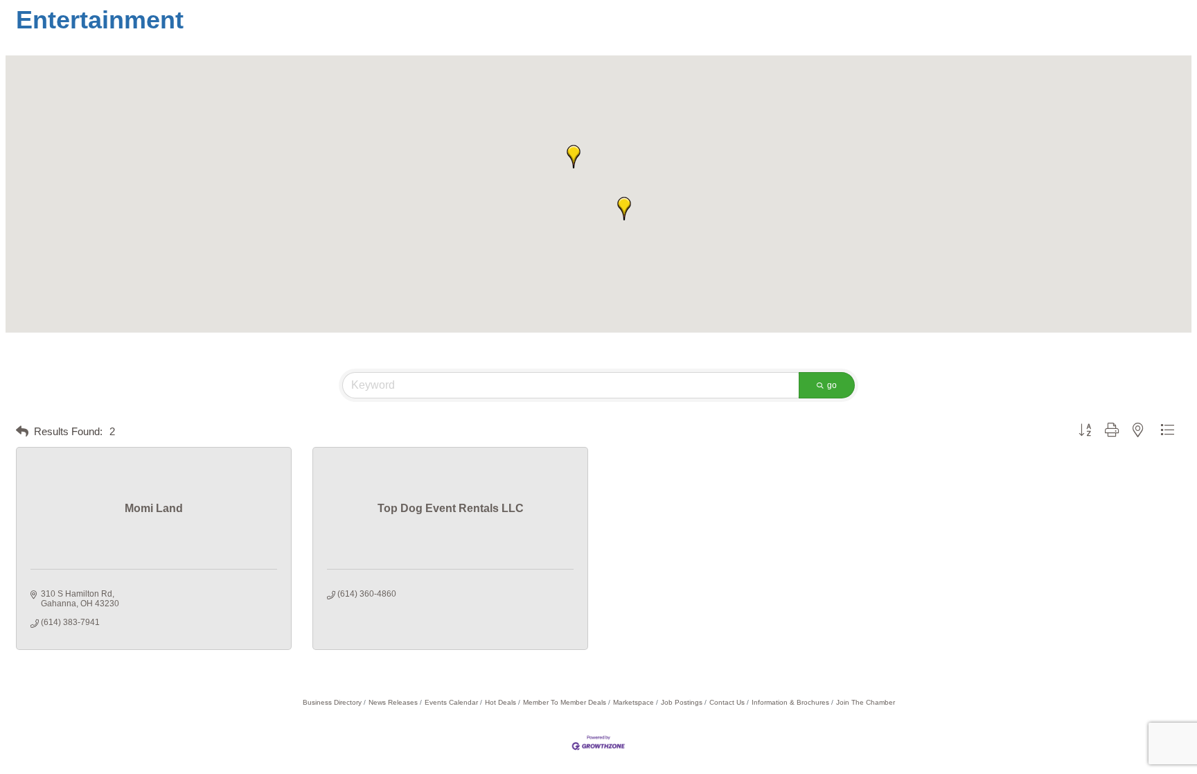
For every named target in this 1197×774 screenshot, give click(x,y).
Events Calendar (451, 702)
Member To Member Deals (564, 702)
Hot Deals (500, 702)
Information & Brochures (790, 702)
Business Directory (332, 702)
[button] (624, 208)
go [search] (832, 385)
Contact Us (727, 702)
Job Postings (681, 702)
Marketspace (633, 702)
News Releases (393, 702)
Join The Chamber (865, 702)
